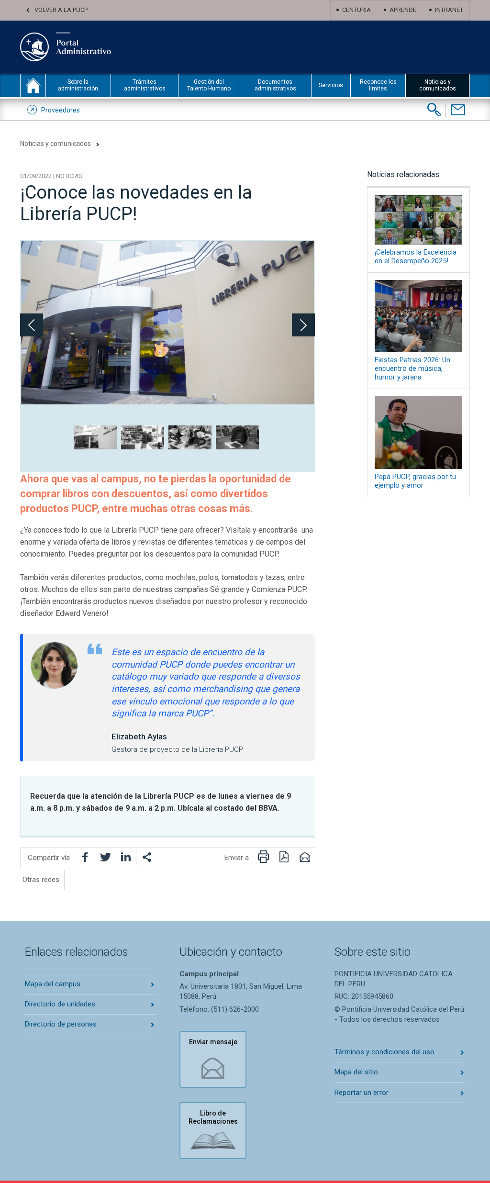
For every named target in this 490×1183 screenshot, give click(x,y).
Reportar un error (361, 1092)
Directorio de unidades (60, 1004)
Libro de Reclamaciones (213, 1117)
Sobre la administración (78, 85)
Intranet (449, 9)
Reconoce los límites (378, 85)
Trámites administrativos (145, 85)
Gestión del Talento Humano (209, 85)
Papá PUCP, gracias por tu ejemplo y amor (415, 480)
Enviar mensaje (213, 1042)
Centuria (356, 9)
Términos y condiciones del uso (384, 1052)
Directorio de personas (61, 1024)
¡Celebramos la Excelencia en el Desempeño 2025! (416, 256)
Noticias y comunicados (437, 85)
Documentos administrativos (275, 85)
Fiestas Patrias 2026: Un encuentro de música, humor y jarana (412, 368)
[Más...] (146, 857)
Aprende (403, 9)
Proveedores (60, 110)
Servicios (331, 85)
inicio (33, 85)
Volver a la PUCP (61, 9)
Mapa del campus (52, 984)
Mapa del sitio (356, 1072)
